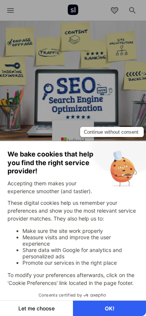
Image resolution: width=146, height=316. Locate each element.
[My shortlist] (114, 10)
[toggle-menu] (10, 10)
